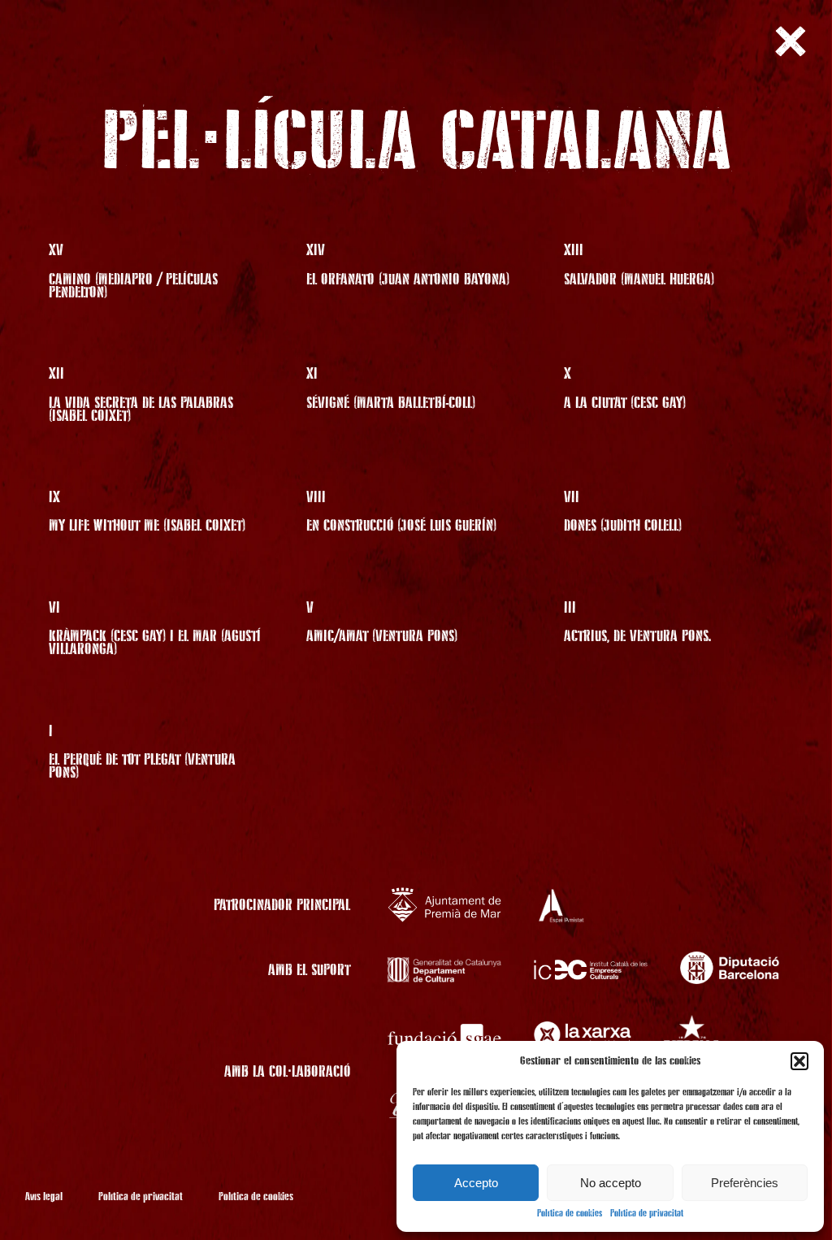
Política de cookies (569, 1214)
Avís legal (44, 1197)
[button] (799, 1061)
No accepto (610, 1183)
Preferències (744, 1183)
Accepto (476, 1183)
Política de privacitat (646, 1214)
